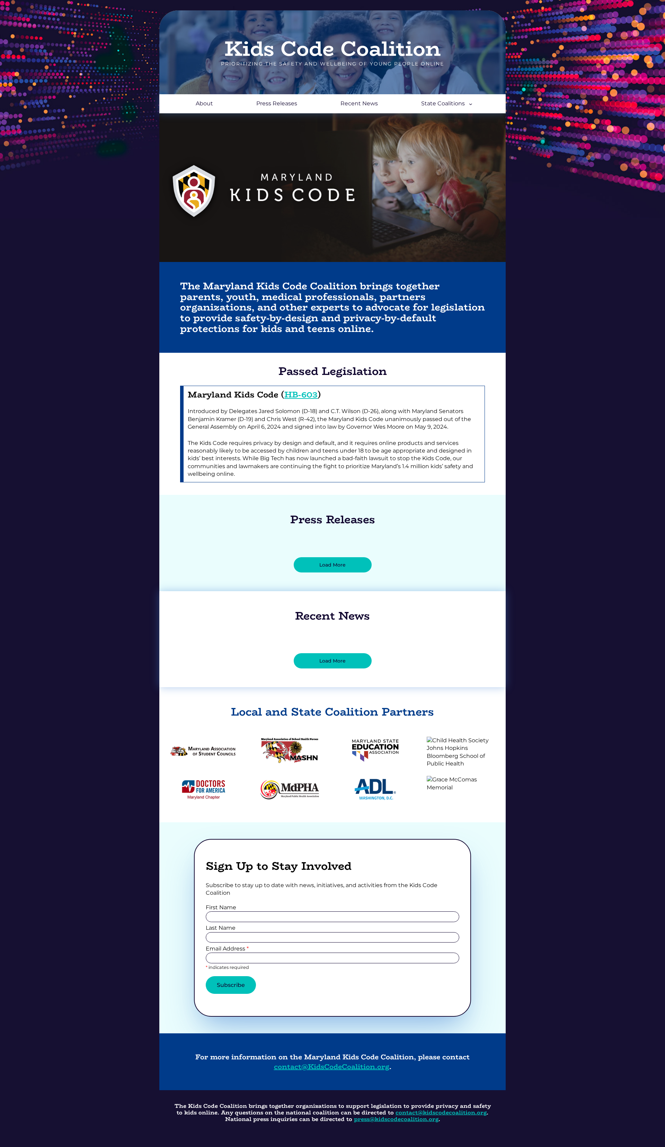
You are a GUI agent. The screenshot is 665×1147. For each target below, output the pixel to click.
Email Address (227, 948)
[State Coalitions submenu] (470, 104)
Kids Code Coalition (332, 48)
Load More (332, 565)
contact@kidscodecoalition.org (441, 1112)
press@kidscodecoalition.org (396, 1119)
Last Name (221, 928)
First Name (221, 907)
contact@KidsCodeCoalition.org (331, 1066)
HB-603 (301, 394)
